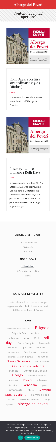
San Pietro (30, 352)
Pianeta (14, 370)
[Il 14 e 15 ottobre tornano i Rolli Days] (28, 135)
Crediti (28, 275)
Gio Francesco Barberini (28, 366)
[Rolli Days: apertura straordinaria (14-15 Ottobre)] (28, 46)
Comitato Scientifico (28, 242)
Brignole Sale (19, 333)
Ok (20, 438)
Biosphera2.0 (14, 352)
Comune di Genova (35, 370)
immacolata (15, 390)
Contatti (28, 251)
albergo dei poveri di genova (20, 356)
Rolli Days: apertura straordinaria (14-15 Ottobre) (24, 83)
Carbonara (30, 385)
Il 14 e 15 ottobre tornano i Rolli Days (24, 170)
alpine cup (37, 333)
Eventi (12, 92)
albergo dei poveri (33, 403)
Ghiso (31, 390)
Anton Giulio (42, 361)
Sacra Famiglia (26, 343)
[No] (52, 431)
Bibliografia (28, 247)
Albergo (17, 375)
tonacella (43, 356)
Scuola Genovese (18, 361)
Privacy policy (32, 438)
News (11, 177)
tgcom (44, 385)
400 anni (11, 399)
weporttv (44, 352)
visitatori (41, 347)
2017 (36, 338)
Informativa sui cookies (28, 271)
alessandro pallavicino (30, 399)
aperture (27, 347)
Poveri (27, 380)
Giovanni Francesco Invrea (18, 328)
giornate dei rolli (40, 394)
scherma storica (19, 338)
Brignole (42, 327)
